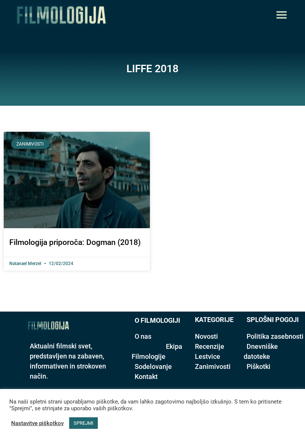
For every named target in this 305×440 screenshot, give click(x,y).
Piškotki (258, 366)
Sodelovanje (153, 366)
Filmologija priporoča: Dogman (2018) (75, 242)
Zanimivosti (213, 366)
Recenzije (209, 346)
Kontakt (146, 376)
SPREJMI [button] (83, 423)
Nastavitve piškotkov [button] (37, 423)
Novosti (206, 336)
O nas (143, 336)
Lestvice (207, 356)
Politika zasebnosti (275, 336)
